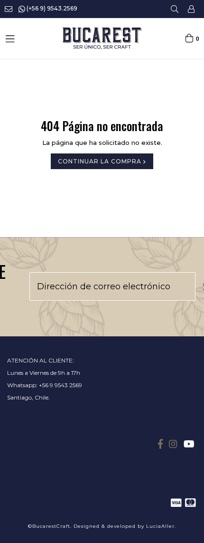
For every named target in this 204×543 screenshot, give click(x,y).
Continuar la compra (100, 161)
